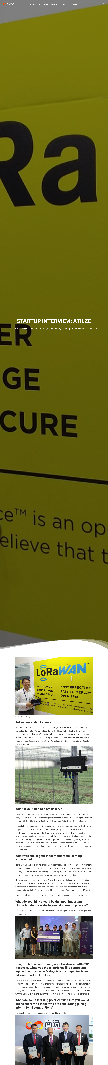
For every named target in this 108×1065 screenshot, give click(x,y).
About (75, 4)
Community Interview (30, 329)
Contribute (64, 4)
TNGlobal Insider (53, 329)
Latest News (43, 4)
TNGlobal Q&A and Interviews (72, 329)
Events (54, 4)
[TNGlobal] (9, 4)
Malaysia (42, 329)
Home (32, 4)
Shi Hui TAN (94, 329)
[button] (104, 4)
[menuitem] (32, 4)
